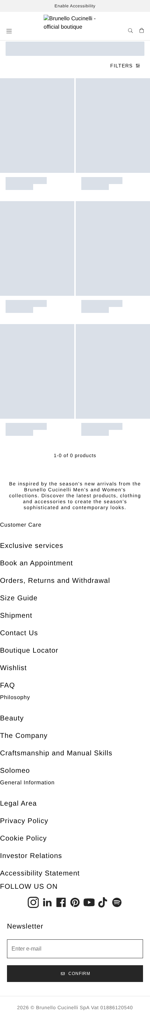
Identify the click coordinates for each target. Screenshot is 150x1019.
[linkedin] (47, 902)
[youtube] (89, 902)
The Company (24, 736)
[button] (10, 31)
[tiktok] (102, 902)
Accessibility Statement (40, 873)
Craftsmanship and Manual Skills (56, 753)
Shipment (16, 616)
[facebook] (61, 902)
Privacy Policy (24, 821)
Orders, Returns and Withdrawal (55, 581)
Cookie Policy (23, 838)
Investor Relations (31, 856)
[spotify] (116, 902)
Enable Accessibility (74, 5)
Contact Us (19, 633)
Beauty (12, 718)
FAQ (7, 685)
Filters (121, 65)
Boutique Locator (29, 650)
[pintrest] (75, 902)
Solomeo (15, 771)
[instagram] (33, 902)
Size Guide (19, 598)
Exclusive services (31, 546)
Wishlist (13, 668)
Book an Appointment (36, 563)
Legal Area (18, 803)
